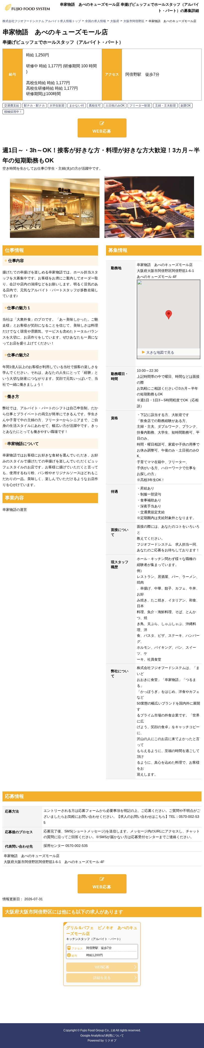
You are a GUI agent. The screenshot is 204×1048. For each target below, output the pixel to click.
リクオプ (110, 1040)
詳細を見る (101, 978)
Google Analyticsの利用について (102, 1035)
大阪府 (114, 21)
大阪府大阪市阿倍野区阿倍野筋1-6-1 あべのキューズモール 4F (54, 862)
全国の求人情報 (95, 21)
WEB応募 (102, 967)
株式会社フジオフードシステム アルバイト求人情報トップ (41, 21)
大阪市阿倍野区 (133, 21)
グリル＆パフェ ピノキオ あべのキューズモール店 (101, 931)
